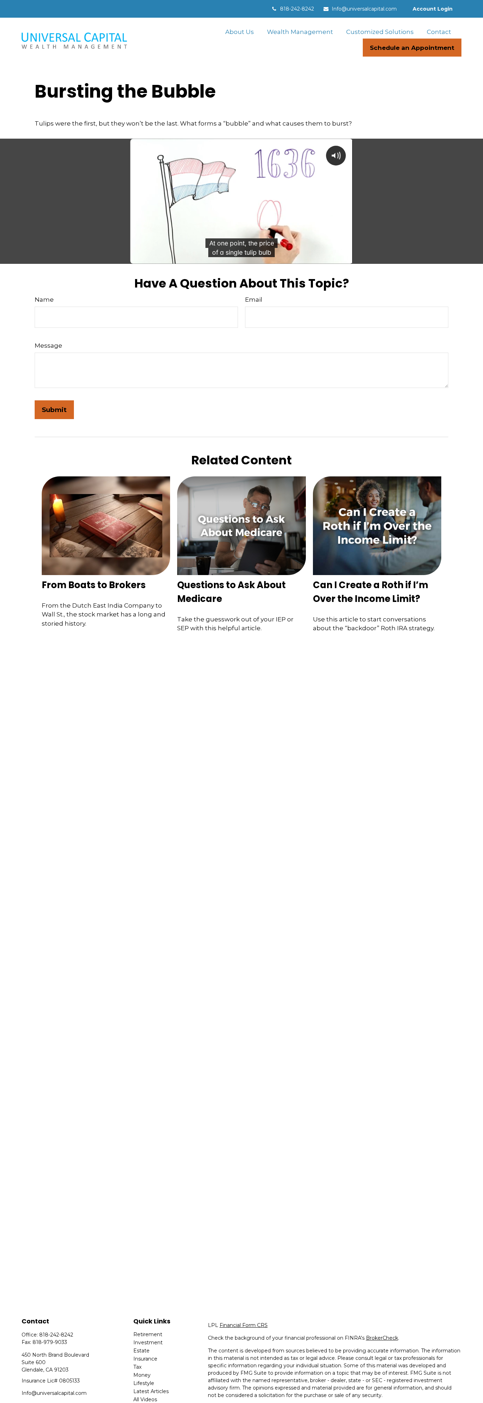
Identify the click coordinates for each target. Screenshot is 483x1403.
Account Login (433, 9)
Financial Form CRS (244, 1325)
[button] (239, 32)
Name (44, 299)
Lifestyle (143, 1383)
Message (48, 345)
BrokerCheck (382, 1338)
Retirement (147, 1334)
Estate (141, 1350)
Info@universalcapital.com (364, 9)
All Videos (145, 1399)
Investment (148, 1342)
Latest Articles (151, 1391)
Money (142, 1375)
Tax (137, 1367)
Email (253, 299)
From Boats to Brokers (94, 585)
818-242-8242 (297, 9)
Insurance (145, 1359)
